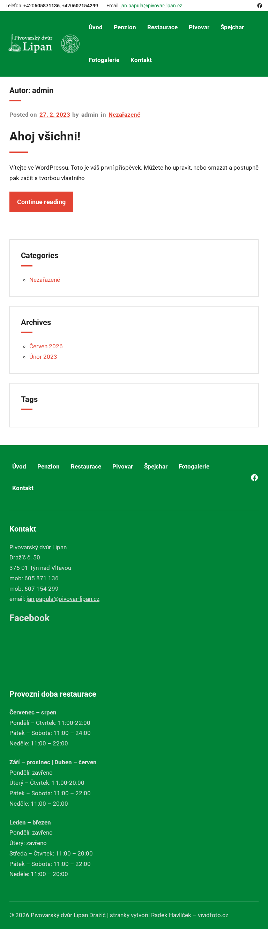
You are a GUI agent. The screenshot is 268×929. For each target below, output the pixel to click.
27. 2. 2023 (54, 114)
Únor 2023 (43, 356)
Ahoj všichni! (44, 136)
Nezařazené (124, 114)
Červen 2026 (46, 346)
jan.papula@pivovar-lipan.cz (151, 5)
